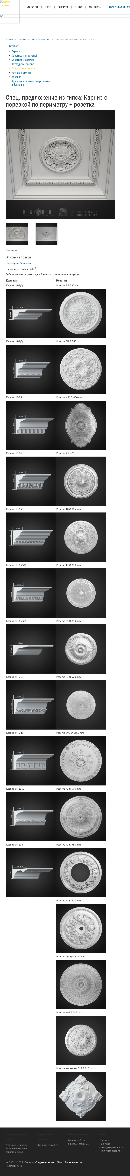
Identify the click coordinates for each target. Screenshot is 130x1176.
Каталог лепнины (78, 1134)
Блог (48, 7)
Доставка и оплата (16, 1144)
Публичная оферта (109, 1150)
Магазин (32, 7)
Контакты (94, 7)
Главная (9, 39)
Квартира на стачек (22, 59)
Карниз (15, 51)
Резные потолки (21, 72)
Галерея (63, 7)
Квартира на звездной (24, 55)
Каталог (22, 39)
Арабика (16, 77)
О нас (78, 7)
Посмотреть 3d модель (18, 263)
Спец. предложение (41, 39)
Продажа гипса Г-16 (48, 1144)
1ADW (58, 1162)
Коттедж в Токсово (22, 64)
